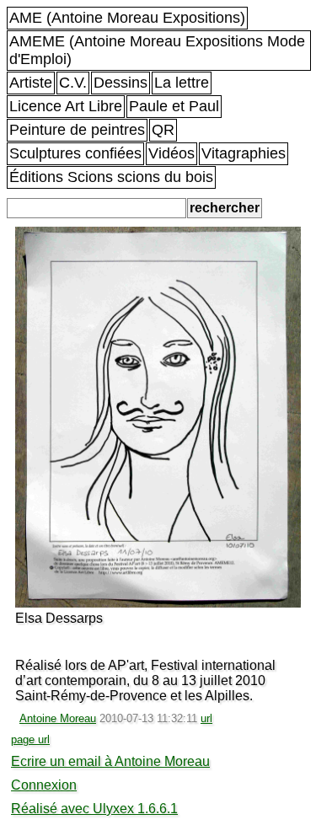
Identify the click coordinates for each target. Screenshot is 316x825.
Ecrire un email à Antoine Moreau (110, 761)
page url (30, 739)
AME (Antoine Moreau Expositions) (127, 17)
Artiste (30, 82)
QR (163, 129)
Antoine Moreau (57, 718)
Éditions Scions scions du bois (111, 177)
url (206, 718)
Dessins (120, 82)
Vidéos (171, 153)
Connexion (44, 785)
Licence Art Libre (65, 106)
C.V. (73, 82)
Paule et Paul (174, 106)
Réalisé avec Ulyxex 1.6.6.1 (94, 808)
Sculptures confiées (75, 153)
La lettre (181, 82)
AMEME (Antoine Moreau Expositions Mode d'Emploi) (157, 50)
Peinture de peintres (77, 129)
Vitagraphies (243, 153)
